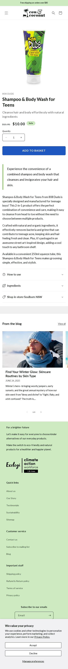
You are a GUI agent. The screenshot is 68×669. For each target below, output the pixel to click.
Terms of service (14, 588)
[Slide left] (27, 412)
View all (62, 323)
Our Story (11, 498)
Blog (8, 554)
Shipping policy (13, 574)
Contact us (11, 539)
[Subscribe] (49, 615)
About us (10, 491)
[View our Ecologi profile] (22, 466)
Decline (33, 653)
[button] (6, 13)
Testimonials (12, 505)
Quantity (6, 131)
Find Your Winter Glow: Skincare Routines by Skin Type (28, 374)
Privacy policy (13, 595)
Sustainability (13, 512)
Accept (33, 645)
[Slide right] (40, 412)
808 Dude (8, 93)
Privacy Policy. (42, 636)
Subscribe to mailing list (18, 546)
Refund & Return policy (17, 581)
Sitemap (10, 519)
